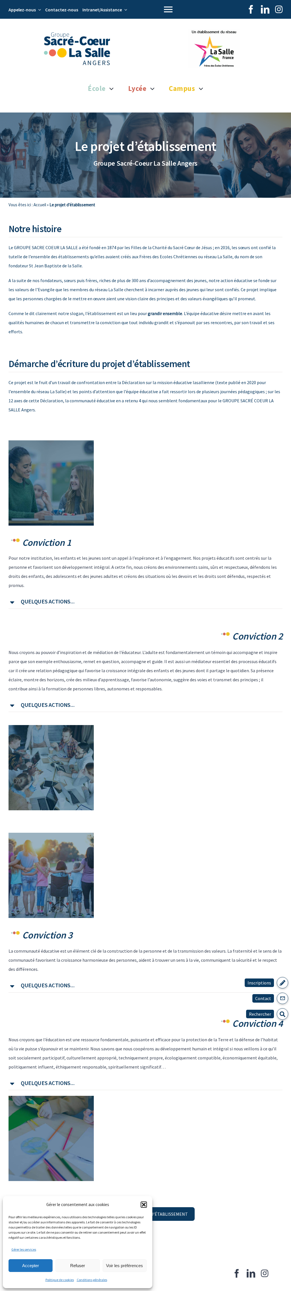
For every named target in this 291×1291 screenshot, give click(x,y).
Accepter (30, 1265)
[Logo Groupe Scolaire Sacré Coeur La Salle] (77, 34)
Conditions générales (92, 1280)
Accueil (40, 204)
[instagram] (278, 9)
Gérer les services (23, 1249)
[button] (144, 1204)
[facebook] (251, 9)
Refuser (77, 1265)
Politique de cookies (59, 1280)
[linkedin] (265, 9)
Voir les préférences (124, 1265)
